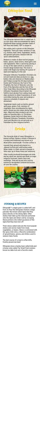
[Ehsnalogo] (7, 3)
